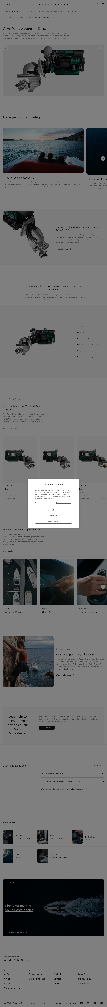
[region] (53, 503)
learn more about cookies (63, 503)
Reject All (53, 515)
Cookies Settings (53, 521)
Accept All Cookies (53, 510)
